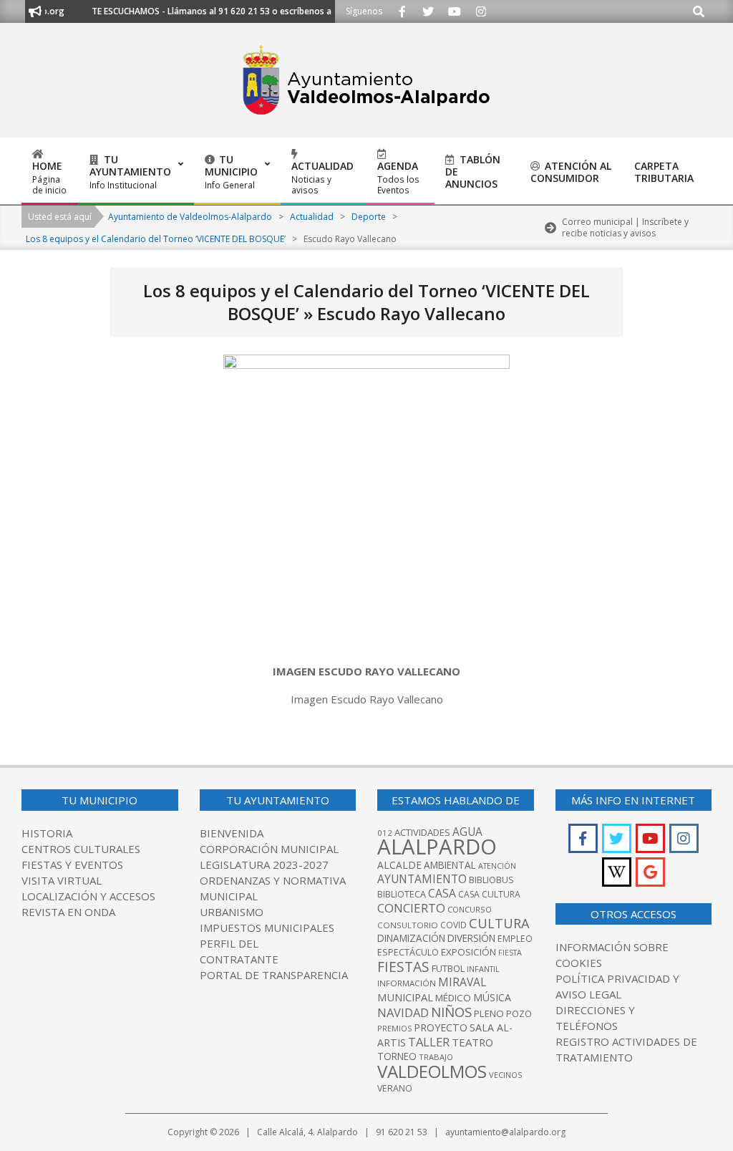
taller (429, 1042)
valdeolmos (432, 1071)
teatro (472, 1042)
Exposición (468, 951)
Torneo (397, 1056)
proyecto (440, 1027)
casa (442, 893)
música (492, 997)
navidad (403, 1012)
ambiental (450, 865)
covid (453, 925)
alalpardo (437, 846)
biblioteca (401, 894)
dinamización (411, 938)
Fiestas (403, 966)
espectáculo (408, 952)
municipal (405, 997)
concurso (469, 909)
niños (451, 1012)
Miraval (462, 982)
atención (497, 865)
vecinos (506, 1074)
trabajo (436, 1056)
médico (453, 997)
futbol (448, 968)
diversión (471, 938)
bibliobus (491, 879)
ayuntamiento (422, 879)
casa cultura (489, 894)
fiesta (510, 953)
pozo (519, 1014)
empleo (515, 939)
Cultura (499, 923)
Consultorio (407, 925)
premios (394, 1028)
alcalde (399, 865)
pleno (489, 1013)
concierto (411, 908)
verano (394, 1088)
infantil (483, 968)
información (406, 983)
